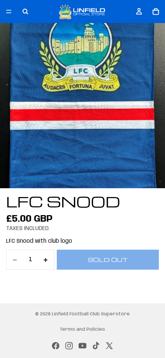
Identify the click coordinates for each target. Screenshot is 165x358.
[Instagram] (69, 345)
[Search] (25, 11)
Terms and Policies (82, 329)
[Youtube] (82, 345)
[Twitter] (109, 345)
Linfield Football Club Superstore (91, 314)
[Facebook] (55, 345)
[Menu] (9, 11)
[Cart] (155, 11)
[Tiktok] (96, 345)
